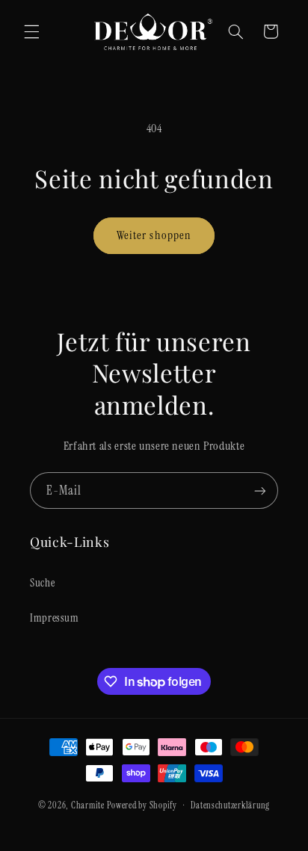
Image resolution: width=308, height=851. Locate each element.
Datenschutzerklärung (230, 805)
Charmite (88, 805)
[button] (31, 31)
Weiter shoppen (154, 235)
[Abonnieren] (260, 490)
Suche (42, 582)
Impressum (54, 617)
